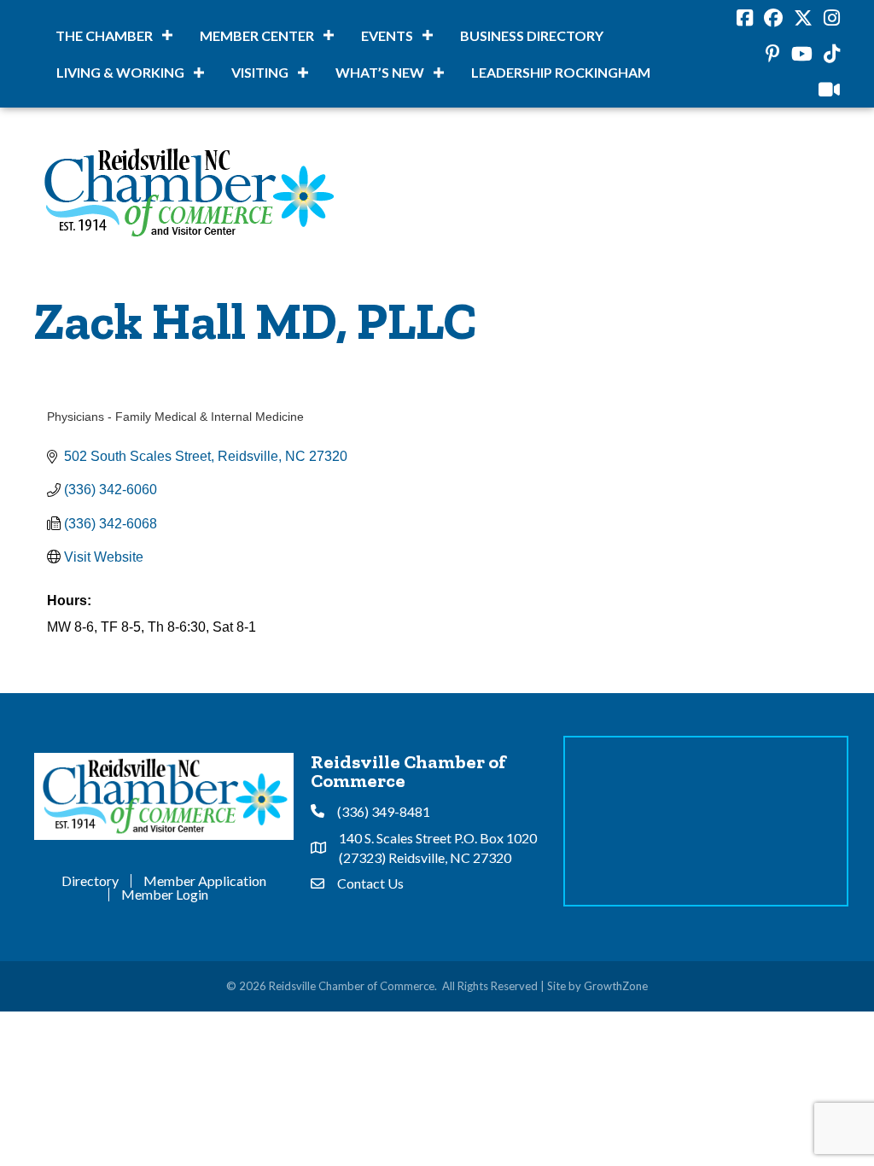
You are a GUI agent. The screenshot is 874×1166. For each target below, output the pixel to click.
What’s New (379, 72)
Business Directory (531, 35)
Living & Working (120, 72)
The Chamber (104, 35)
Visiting (259, 72)
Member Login (164, 894)
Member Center (257, 35)
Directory (90, 881)
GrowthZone (616, 986)
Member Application (204, 881)
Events (387, 35)
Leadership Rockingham (560, 72)
